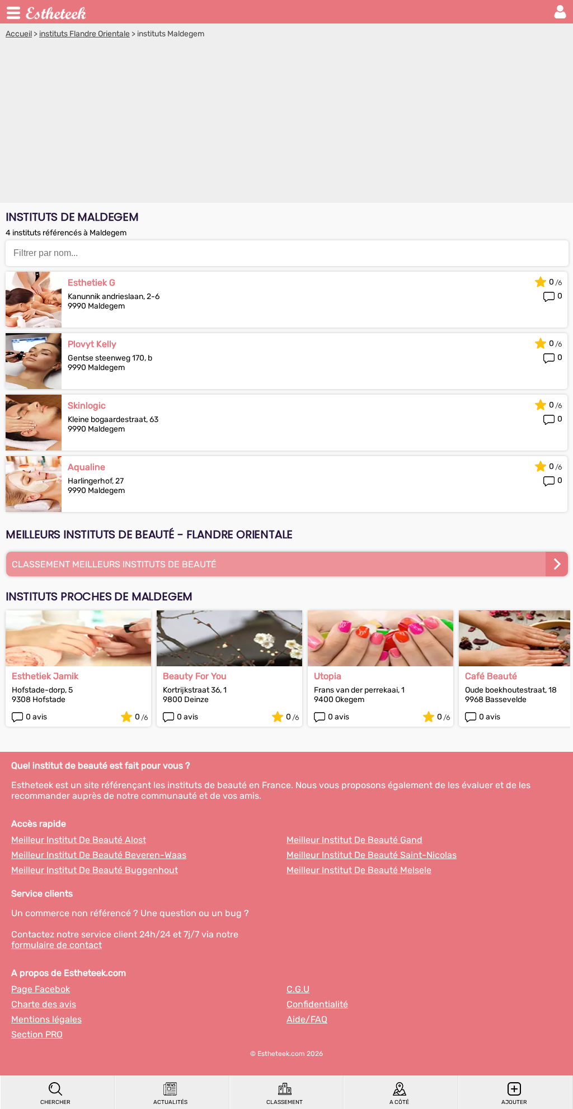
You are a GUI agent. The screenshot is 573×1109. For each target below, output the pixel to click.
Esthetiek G (91, 282)
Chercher (55, 1102)
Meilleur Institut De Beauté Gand (354, 840)
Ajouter (514, 1102)
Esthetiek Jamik (45, 676)
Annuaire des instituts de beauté (56, 11)
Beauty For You (195, 676)
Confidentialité (317, 1004)
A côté (399, 1102)
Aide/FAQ (306, 1019)
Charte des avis (43, 1004)
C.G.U (297, 989)
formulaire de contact (56, 945)
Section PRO (37, 1034)
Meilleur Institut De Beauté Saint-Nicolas (371, 855)
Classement (284, 1102)
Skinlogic (87, 405)
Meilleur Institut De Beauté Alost (78, 840)
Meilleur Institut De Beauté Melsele (358, 870)
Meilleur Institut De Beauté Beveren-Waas (98, 855)
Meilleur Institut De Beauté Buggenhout (94, 870)
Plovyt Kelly (92, 344)
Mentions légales (46, 1019)
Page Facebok (40, 989)
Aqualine (86, 467)
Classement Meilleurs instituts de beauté (114, 564)
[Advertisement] (286, 122)
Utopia (327, 676)
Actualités (170, 1102)
